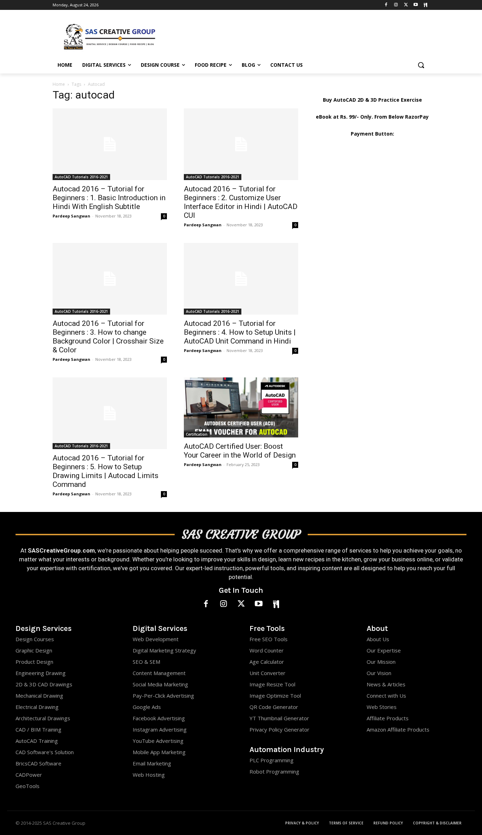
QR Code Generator (273, 706)
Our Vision (379, 672)
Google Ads (147, 706)
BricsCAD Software (38, 763)
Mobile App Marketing (159, 752)
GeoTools (28, 785)
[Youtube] (415, 5)
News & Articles (386, 684)
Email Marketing (152, 763)
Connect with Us (386, 695)
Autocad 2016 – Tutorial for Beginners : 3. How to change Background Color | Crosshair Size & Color (108, 336)
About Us (378, 639)
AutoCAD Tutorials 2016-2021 (81, 176)
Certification (196, 434)
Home (59, 84)
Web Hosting (149, 774)
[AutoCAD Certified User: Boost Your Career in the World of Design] (241, 407)
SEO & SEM (146, 661)
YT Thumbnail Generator (279, 718)
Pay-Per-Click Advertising (163, 695)
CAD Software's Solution (45, 752)
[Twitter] (406, 5)
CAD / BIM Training (38, 729)
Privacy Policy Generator (279, 729)
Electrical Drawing (37, 706)
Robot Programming (274, 771)
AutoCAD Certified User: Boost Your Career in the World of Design (240, 450)
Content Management (159, 672)
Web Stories (382, 706)
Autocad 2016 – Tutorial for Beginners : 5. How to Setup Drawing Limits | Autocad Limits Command (105, 471)
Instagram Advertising (160, 729)
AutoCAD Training (37, 740)
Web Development (156, 639)
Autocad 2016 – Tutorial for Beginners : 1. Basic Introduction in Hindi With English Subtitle (109, 198)
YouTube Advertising (158, 740)
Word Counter (266, 650)
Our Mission (381, 661)
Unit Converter (267, 672)
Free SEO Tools (268, 639)
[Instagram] (396, 5)
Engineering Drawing (41, 672)
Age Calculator (266, 661)
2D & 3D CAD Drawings (44, 684)
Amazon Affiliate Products (398, 729)
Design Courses (35, 639)
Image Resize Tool (272, 684)
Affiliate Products (388, 718)
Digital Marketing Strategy (164, 650)
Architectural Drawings (43, 718)
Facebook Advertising (159, 718)
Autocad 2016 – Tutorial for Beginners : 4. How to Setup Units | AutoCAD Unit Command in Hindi (240, 332)
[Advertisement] (293, 36)
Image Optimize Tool (275, 695)
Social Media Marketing (160, 684)
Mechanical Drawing (39, 695)
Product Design (34, 661)
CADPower (29, 774)
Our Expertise (384, 650)
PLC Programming (271, 760)
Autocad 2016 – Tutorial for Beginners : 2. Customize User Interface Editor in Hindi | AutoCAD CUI (240, 202)
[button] (420, 64)
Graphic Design (34, 650)
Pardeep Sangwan (71, 216)
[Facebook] (386, 5)
